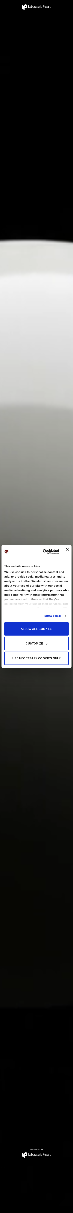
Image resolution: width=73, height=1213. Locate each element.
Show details (52, 615)
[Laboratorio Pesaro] (36, 7)
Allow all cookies (36, 628)
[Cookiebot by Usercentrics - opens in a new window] (44, 551)
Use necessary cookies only (36, 658)
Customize (34, 643)
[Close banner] (67, 551)
